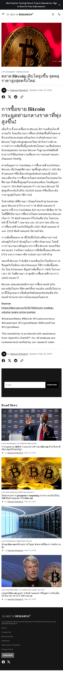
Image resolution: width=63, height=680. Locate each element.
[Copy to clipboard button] (21, 97)
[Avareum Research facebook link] (3, 662)
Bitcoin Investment (10, 590)
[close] (59, 4)
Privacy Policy (7, 649)
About (4, 628)
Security (30, 492)
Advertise (5, 641)
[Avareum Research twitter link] (8, 662)
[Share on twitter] (9, 97)
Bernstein (21, 541)
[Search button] (53, 14)
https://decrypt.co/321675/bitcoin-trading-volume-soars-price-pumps (27, 310)
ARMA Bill (13, 443)
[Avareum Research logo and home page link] (20, 14)
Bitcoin (6, 72)
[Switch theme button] (59, 14)
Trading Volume (22, 72)
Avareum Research (19, 90)
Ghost (49, 622)
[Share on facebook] (3, 97)
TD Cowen (23, 590)
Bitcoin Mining (9, 541)
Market (12, 72)
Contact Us (6, 632)
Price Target (33, 590)
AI (16, 541)
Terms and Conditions (10, 645)
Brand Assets (7, 636)
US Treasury (22, 443)
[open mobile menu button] (3, 14)
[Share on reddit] (16, 97)
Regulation (31, 443)
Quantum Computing (18, 492)
